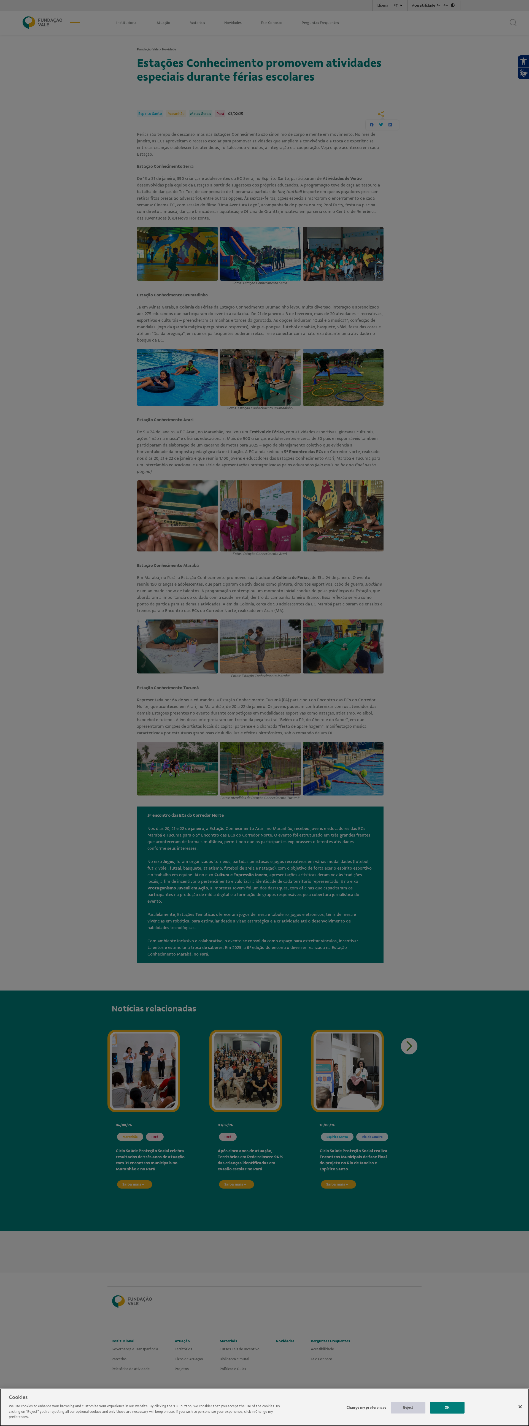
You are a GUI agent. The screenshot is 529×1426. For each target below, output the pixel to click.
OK (447, 1407)
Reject (408, 1407)
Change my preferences (366, 1407)
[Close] (520, 1407)
